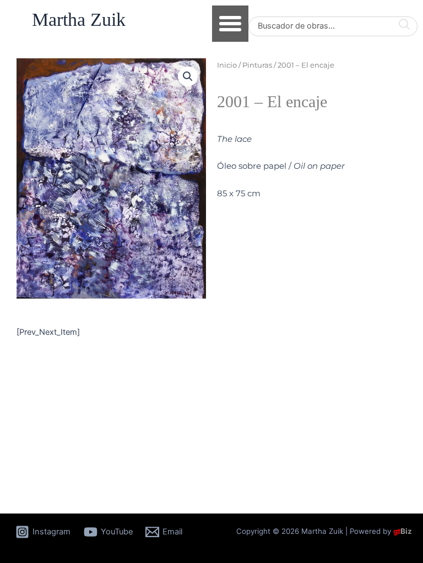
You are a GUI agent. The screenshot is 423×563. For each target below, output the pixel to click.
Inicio (227, 64)
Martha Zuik (79, 19)
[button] (230, 23)
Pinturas (257, 64)
